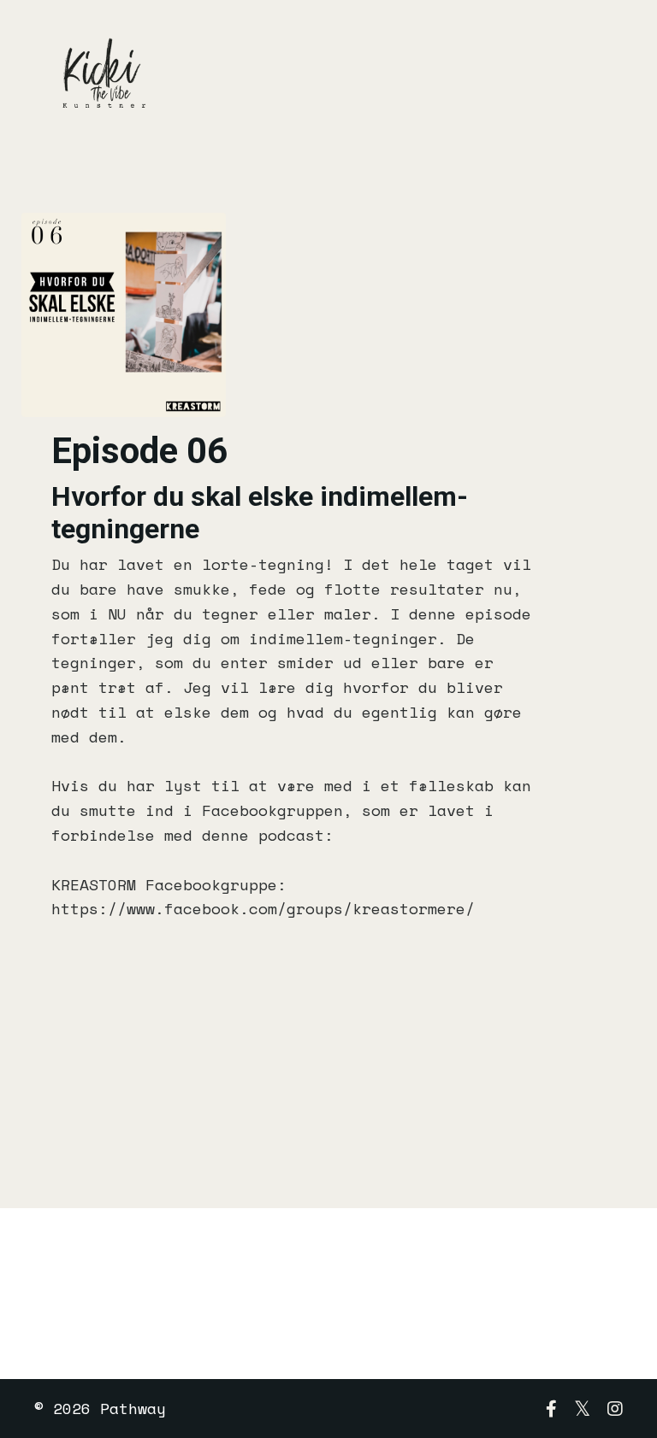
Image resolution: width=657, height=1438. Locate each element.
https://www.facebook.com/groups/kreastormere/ (263, 908)
